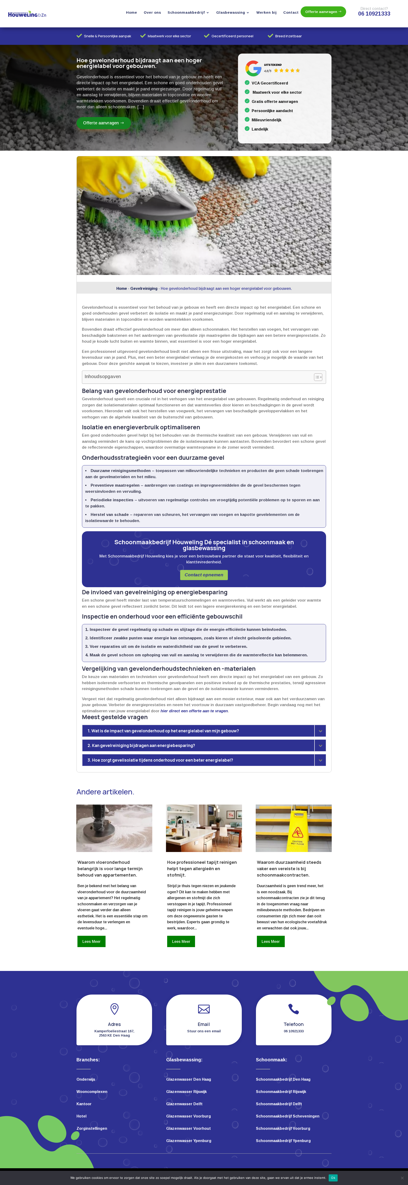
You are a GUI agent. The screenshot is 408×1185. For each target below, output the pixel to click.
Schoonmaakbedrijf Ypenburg (283, 1141)
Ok (333, 1178)
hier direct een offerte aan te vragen (194, 711)
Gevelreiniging (143, 289)
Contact (291, 12)
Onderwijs (85, 1079)
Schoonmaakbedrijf (186, 12)
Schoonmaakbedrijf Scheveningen (287, 1116)
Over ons (152, 12)
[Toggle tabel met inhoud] (315, 377)
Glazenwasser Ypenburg (188, 1141)
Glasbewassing (230, 12)
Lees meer (91, 942)
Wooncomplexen (91, 1092)
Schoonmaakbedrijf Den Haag (283, 1079)
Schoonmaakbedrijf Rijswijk (281, 1092)
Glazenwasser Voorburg (188, 1116)
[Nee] (402, 1178)
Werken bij (266, 12)
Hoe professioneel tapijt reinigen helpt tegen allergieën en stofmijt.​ (202, 868)
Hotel (81, 1116)
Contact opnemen (204, 574)
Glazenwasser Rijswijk (186, 1092)
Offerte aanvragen (321, 12)
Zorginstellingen (91, 1128)
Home (131, 12)
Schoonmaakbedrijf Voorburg (283, 1128)
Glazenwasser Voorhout (188, 1128)
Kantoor (84, 1104)
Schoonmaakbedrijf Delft (279, 1104)
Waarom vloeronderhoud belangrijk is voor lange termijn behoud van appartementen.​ (110, 868)
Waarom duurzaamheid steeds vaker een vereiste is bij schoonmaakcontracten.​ (289, 868)
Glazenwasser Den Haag (188, 1079)
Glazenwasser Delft (184, 1104)
